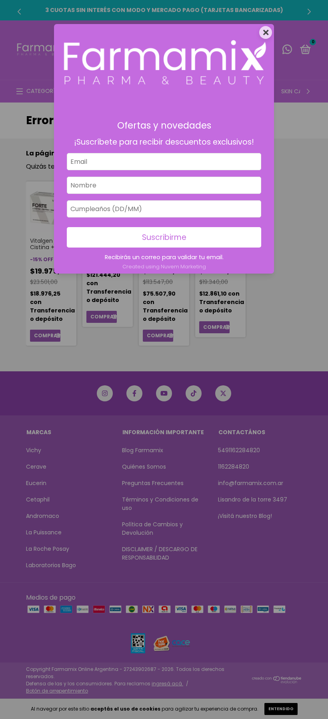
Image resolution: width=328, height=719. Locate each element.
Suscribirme (164, 237)
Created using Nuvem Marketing (164, 266)
